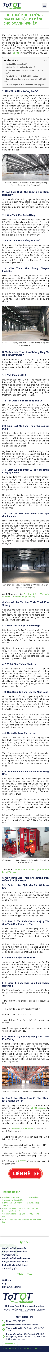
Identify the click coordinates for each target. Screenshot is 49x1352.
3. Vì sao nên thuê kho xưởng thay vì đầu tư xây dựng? (25, 71)
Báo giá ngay (10, 1344)
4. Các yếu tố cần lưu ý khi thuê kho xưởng (21, 76)
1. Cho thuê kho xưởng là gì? (15, 64)
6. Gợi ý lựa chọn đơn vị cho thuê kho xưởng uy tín (24, 85)
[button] (44, 5)
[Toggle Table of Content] (43, 60)
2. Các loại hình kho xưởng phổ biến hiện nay (21, 67)
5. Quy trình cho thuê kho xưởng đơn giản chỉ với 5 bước (25, 80)
